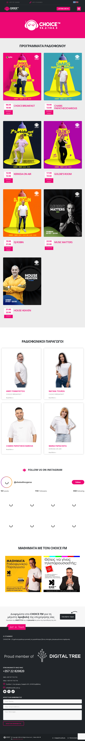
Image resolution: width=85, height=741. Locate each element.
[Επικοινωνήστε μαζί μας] (68, 738)
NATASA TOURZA (57, 391)
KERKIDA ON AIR (22, 174)
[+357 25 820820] (30, 2)
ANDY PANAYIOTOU (15, 391)
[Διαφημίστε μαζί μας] (53, 738)
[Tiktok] (13, 691)
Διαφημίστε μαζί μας (59, 738)
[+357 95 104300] (7, 2)
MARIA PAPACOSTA (58, 446)
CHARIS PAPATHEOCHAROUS (65, 107)
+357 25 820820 (37, 2)
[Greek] (74, 2)
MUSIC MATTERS (63, 242)
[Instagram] (9, 691)
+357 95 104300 (14, 2)
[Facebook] (4, 691)
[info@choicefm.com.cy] (4, 687)
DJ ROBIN (19, 242)
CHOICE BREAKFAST (24, 105)
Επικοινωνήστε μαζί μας (76, 738)
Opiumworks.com (18, 739)
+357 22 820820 (13, 671)
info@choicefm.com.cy (13, 688)
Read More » (10, 398)
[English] (77, 2)
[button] (79, 9)
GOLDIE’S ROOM (63, 174)
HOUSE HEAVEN (22, 310)
